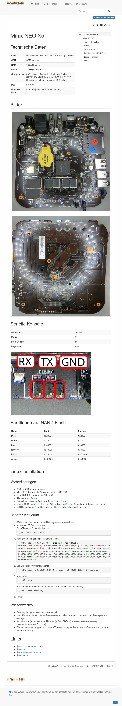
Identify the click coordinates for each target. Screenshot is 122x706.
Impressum (81, 3)
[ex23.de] (16, 3)
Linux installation (91, 56)
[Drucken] (105, 24)
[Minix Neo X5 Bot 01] (61, 266)
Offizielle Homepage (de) (31, 646)
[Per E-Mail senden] (101, 24)
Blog (46, 3)
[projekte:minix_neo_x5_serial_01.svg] (51, 383)
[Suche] (109, 11)
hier (35, 497)
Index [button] (55, 3)
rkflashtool (24, 655)
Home (36, 3)
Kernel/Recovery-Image (30, 652)
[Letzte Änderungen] (97, 24)
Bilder (86, 45)
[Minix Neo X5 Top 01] (61, 161)
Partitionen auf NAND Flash (95, 53)
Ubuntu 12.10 (25, 649)
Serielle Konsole (91, 49)
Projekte (68, 3)
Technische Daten (91, 42)
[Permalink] (109, 24)
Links (86, 60)
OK (115, 702)
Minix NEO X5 (88, 38)
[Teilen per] (93, 24)
